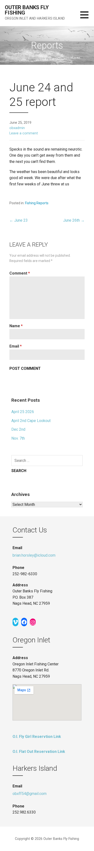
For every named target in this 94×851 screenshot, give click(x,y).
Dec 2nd (18, 429)
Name (16, 326)
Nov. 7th (18, 438)
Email (15, 346)
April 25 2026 (22, 411)
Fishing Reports (36, 203)
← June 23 (18, 220)
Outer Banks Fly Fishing (27, 10)
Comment (19, 273)
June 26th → (74, 220)
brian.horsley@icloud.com (34, 555)
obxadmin (17, 128)
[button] (87, 18)
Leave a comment (23, 133)
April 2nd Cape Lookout (31, 420)
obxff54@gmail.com (30, 793)
